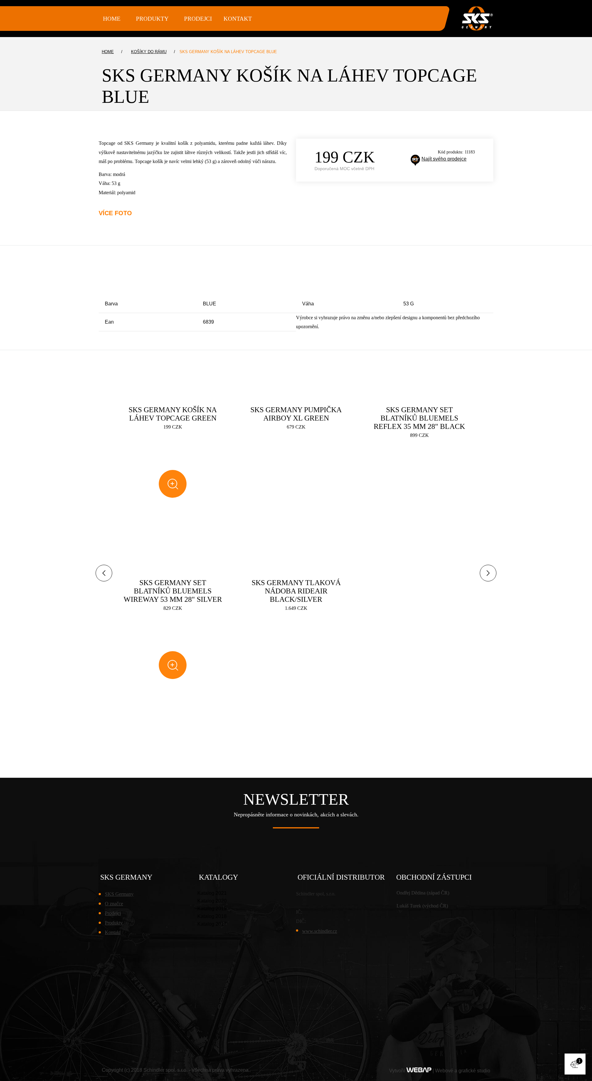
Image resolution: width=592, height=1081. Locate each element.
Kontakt (238, 18)
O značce (114, 903)
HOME (112, 18)
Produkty (114, 922)
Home (108, 51)
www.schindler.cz (319, 931)
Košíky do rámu (148, 51)
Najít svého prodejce (444, 158)
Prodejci (198, 18)
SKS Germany (119, 894)
